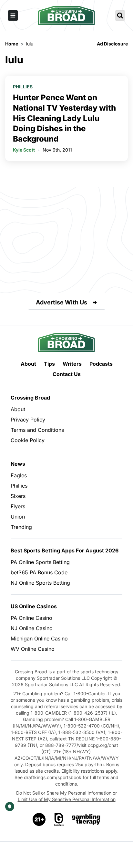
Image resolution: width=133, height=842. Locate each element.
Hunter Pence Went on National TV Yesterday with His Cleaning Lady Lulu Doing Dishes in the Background (64, 118)
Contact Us (67, 374)
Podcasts (101, 364)
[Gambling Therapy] (86, 819)
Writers (72, 364)
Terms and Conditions (37, 430)
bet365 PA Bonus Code (39, 572)
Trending (21, 527)
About (28, 364)
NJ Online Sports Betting (40, 582)
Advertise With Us (61, 302)
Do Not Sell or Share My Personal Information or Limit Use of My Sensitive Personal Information (66, 796)
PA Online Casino (31, 618)
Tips (49, 364)
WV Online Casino (33, 649)
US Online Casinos (34, 606)
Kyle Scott (24, 150)
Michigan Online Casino (39, 638)
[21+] (39, 819)
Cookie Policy (28, 440)
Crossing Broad (30, 397)
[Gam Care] (59, 819)
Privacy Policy (28, 419)
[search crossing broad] (120, 15)
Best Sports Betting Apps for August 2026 (64, 550)
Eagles (19, 475)
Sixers (18, 496)
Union (18, 516)
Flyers (18, 506)
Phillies (23, 86)
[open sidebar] (13, 15)
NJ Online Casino (32, 628)
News (18, 464)
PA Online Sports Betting (40, 562)
